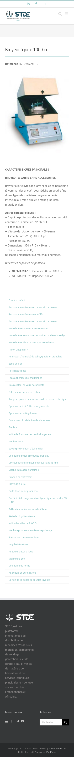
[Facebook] (11, 721)
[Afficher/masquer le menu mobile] (67, 14)
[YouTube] (22, 721)
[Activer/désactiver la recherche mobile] (60, 14)
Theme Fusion (55, 748)
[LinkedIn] (6, 721)
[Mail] (17, 721)
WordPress (51, 752)
